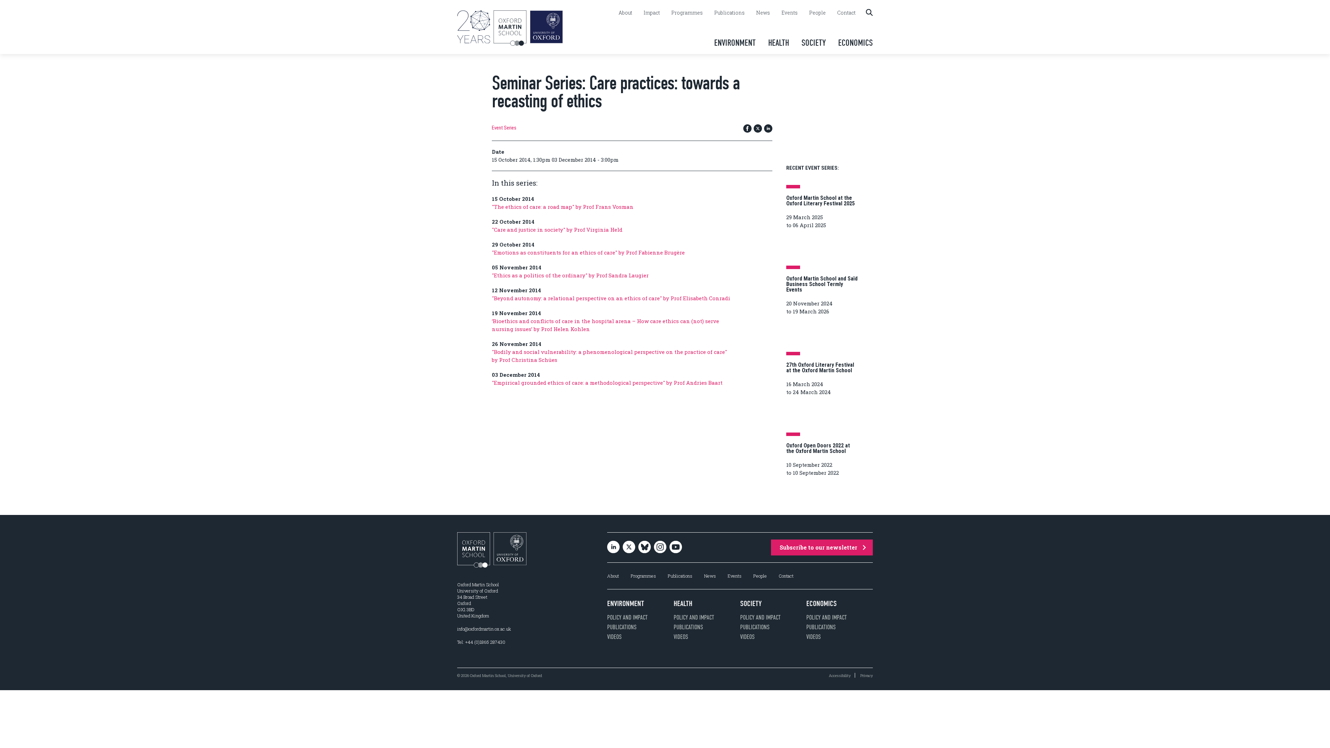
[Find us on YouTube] (676, 547)
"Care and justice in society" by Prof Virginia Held (557, 229)
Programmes (687, 12)
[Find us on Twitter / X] (629, 547)
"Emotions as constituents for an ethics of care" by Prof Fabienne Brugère (588, 252)
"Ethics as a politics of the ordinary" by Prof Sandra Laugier (570, 275)
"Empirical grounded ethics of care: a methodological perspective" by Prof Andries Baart (607, 382)
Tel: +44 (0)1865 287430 (481, 642)
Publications (729, 12)
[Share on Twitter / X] (758, 129)
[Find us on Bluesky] (644, 547)
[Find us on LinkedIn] (613, 547)
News (763, 12)
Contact (846, 12)
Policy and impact (627, 617)
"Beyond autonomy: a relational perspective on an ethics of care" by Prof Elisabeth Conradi (611, 298)
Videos (614, 637)
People (817, 12)
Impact (652, 12)
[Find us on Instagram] (660, 547)
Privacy (866, 675)
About (625, 12)
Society (813, 43)
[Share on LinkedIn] (768, 129)
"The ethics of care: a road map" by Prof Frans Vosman (562, 206)
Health (778, 43)
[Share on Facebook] (747, 129)
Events (789, 12)
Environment (735, 43)
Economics (855, 43)
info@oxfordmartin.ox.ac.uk (484, 629)
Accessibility (840, 675)
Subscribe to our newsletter (818, 547)
